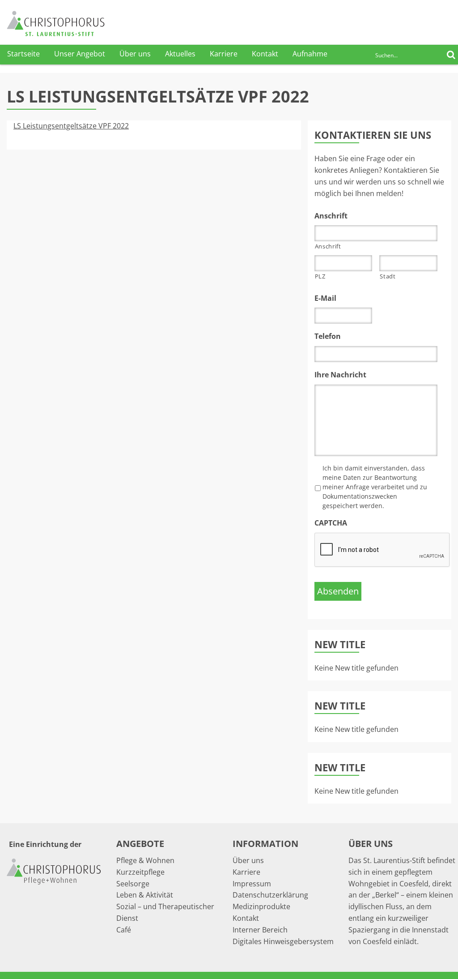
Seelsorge (132, 884)
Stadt (387, 276)
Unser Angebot (79, 54)
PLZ (320, 276)
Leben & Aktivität (144, 895)
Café (123, 930)
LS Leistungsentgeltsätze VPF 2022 (71, 126)
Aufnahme (310, 54)
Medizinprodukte (261, 906)
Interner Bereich (260, 930)
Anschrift (328, 246)
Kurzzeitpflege (140, 872)
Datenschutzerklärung (270, 895)
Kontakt (265, 54)
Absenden (338, 591)
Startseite (23, 54)
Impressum (252, 884)
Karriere (223, 54)
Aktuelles (180, 54)
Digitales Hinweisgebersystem (283, 941)
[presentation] (382, 550)
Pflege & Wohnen (145, 860)
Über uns (135, 54)
